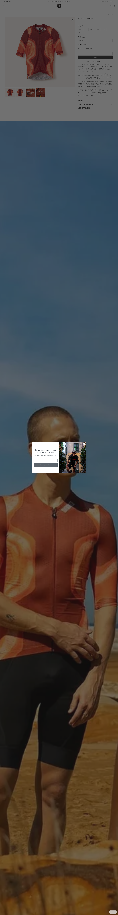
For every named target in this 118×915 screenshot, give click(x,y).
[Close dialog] (84, 444)
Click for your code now (46, 465)
